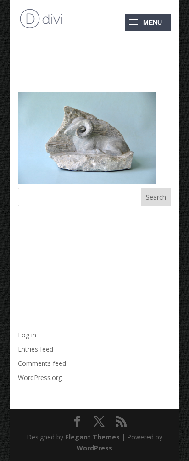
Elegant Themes (92, 437)
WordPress (94, 448)
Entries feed (35, 349)
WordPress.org (40, 377)
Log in (27, 335)
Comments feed (42, 363)
